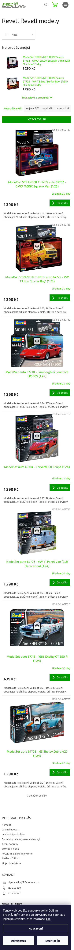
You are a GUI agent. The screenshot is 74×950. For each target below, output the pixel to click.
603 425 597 (14, 893)
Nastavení (36, 929)
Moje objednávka (11, 863)
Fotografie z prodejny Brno (17, 854)
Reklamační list (10, 858)
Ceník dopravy (10, 844)
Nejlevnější (32, 108)
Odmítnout (18, 941)
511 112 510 (14, 888)
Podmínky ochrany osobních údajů (21, 839)
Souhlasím (52, 941)
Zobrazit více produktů (35, 97)
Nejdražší (48, 108)
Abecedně (63, 108)
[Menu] (65, 5)
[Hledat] (45, 5)
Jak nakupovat (10, 830)
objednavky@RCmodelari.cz (23, 882)
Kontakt (6, 825)
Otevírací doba (10, 849)
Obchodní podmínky (13, 835)
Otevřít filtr (37, 119)
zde (48, 919)
